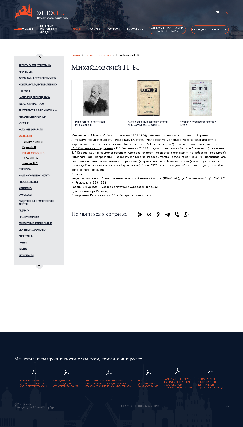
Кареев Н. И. (29, 147)
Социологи (25, 136)
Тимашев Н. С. (30, 163)
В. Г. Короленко (81, 152)
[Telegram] (167, 214)
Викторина (135, 29)
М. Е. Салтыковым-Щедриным (92, 148)
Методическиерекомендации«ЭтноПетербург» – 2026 (66, 384)
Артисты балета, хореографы (35, 65)
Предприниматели (29, 217)
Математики (25, 188)
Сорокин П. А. (30, 158)
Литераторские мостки (135, 195)
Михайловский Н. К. (33, 153)
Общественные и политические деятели (36, 202)
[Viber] (177, 214)
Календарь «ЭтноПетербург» (210, 29)
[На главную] (42, 12)
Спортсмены (26, 236)
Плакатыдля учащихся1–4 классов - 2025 (148, 384)
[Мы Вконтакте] (217, 12)
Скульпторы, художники (32, 230)
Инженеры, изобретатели (32, 117)
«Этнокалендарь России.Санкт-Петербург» (167, 29)
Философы (25, 195)
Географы (24, 91)
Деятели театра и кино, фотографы (38, 110)
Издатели (24, 123)
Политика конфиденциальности (140, 406)
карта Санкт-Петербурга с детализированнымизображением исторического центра (178, 383)
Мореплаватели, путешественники (38, 85)
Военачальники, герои (31, 104)
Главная (27, 29)
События (94, 29)
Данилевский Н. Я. (32, 142)
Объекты (114, 29)
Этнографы (25, 169)
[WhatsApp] (186, 214)
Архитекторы (26, 72)
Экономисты (26, 256)
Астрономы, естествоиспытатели (37, 78)
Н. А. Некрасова (154, 144)
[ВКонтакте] (149, 214)
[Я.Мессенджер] (140, 214)
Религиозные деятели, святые (35, 223)
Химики (23, 249)
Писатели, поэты (28, 182)
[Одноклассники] (158, 214)
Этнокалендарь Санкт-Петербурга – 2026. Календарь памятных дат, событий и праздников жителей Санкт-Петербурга (108, 384)
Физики (23, 243)
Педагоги (24, 211)
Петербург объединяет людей (48, 29)
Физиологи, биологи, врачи (34, 97)
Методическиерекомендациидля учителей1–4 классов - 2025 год (210, 383)
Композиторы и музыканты (34, 176)
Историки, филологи (31, 130)
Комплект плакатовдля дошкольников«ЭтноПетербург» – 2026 (33, 384)
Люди (76, 29)
